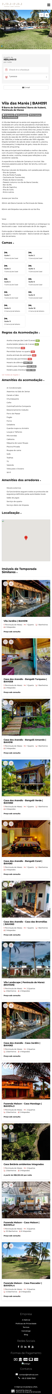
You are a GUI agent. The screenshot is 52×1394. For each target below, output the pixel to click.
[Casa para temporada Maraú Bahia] (26, 717)
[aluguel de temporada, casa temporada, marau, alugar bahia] (26, 598)
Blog (26, 1334)
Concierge (26, 1331)
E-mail (27, 87)
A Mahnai (26, 1320)
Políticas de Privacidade (26, 1323)
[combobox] (28, 77)
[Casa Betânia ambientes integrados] (26, 1141)
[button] (1, 46)
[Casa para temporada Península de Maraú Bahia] (26, 959)
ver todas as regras (10, 375)
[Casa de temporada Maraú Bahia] (26, 656)
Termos (26, 1327)
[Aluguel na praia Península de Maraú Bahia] (26, 1260)
